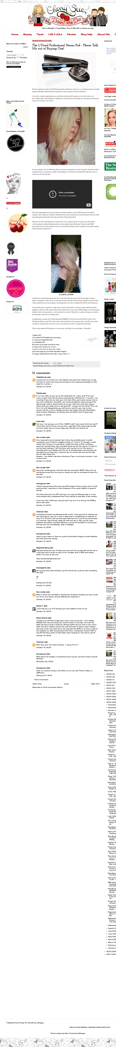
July (110, 931)
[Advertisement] (14, 162)
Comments (111, 464)
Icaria (38, 421)
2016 (109, 694)
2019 (109, 685)
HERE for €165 (68, 319)
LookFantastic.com (38, 319)
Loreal (53, 366)
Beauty (27, 34)
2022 (109, 680)
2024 (109, 677)
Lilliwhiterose (41, 377)
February (112, 945)
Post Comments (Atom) (53, 687)
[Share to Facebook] (59, 363)
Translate (23, 57)
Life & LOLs (55, 34)
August (111, 928)
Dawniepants (41, 568)
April (110, 939)
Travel (40, 34)
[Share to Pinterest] (61, 363)
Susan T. (39, 606)
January (111, 948)
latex (67, 1033)
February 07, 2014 (44, 675)
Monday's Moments (45, 91)
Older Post (95, 684)
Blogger (82, 1033)
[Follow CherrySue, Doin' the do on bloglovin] (109, 471)
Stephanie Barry (42, 548)
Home (14, 34)
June (110, 934)
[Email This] (54, 363)
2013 (109, 702)
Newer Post (37, 684)
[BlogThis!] (55, 363)
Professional (61, 366)
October (111, 710)
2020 (109, 682)
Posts (109, 461)
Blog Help (86, 34)
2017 (109, 691)
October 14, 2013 (43, 387)
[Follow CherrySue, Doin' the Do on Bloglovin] (13, 193)
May (110, 937)
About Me (104, 34)
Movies (71, 34)
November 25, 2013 (44, 661)
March (111, 942)
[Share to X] (57, 363)
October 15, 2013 (43, 611)
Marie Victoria (41, 618)
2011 (108, 954)
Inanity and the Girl (43, 583)
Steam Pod (70, 366)
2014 (109, 699)
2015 (109, 696)
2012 (109, 951)
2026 (109, 674)
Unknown (40, 512)
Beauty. (40, 366)
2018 (109, 688)
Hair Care (47, 366)
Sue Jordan (41, 437)
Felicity (39, 393)
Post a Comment (41, 679)
